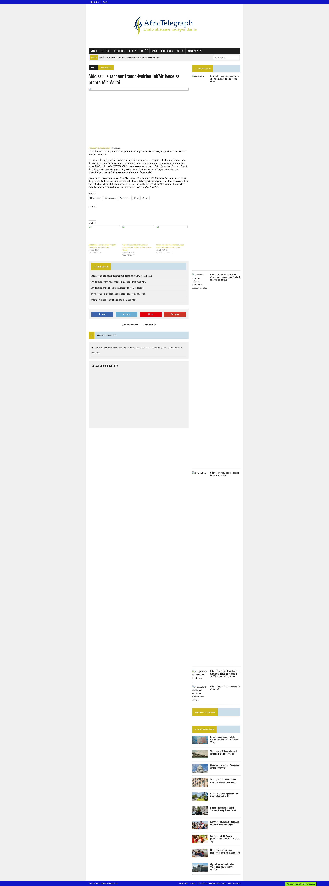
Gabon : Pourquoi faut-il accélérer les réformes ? (225, 688)
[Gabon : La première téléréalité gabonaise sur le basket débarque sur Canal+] (138, 234)
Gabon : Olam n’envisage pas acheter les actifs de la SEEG (224, 474)
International (119, 50)
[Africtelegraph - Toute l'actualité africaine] (164, 26)
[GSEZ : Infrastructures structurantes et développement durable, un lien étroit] (200, 265)
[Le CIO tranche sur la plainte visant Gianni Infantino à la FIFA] (200, 799)
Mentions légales (234, 883)
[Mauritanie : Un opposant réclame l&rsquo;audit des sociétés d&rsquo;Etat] (104, 234)
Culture (180, 50)
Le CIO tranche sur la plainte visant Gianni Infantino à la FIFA (224, 795)
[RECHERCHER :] (226, 57)
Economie (133, 50)
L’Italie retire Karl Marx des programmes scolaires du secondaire (225, 851)
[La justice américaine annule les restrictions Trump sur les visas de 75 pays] (200, 742)
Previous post (131, 324)
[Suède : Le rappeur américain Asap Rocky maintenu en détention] (172, 234)
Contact (193, 883)
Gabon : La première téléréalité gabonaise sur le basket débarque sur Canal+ (137, 247)
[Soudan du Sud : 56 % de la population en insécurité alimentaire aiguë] (200, 841)
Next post (148, 324)
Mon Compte (95, 2)
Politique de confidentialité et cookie (212, 883)
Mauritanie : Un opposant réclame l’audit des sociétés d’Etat (102, 245)
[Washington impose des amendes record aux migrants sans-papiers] (200, 785)
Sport (154, 50)
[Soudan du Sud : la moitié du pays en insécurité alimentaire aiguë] (200, 827)
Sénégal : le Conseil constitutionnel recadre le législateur (113, 299)
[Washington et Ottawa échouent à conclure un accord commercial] (200, 756)
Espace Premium (194, 50)
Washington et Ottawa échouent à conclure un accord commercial (223, 752)
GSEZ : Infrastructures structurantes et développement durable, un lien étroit (225, 79)
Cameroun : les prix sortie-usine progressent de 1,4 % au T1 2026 (117, 287)
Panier (105, 2)
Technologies (167, 50)
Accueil (94, 50)
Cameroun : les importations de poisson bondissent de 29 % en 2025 (118, 281)
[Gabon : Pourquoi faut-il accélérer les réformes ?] (200, 699)
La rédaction (183, 883)
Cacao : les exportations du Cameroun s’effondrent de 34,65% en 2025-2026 (121, 275)
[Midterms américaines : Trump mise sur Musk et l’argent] (200, 770)
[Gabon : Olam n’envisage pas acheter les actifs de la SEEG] (200, 662)
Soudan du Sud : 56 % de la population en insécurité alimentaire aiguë (224, 838)
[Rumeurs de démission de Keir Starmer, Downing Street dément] (200, 813)
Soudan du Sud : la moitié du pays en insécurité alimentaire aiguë (224, 823)
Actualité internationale (204, 729)
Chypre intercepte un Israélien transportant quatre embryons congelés (222, 867)
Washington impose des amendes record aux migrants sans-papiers (223, 781)
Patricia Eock (104, 148)
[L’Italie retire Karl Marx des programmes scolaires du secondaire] (200, 855)
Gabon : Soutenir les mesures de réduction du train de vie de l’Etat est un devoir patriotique (225, 277)
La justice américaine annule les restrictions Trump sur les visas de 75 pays (224, 739)
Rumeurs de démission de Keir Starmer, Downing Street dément (223, 809)
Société (144, 50)
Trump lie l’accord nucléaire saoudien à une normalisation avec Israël (118, 293)
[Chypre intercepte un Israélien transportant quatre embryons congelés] (200, 869)
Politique (105, 50)
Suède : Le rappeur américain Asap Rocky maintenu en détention (170, 245)
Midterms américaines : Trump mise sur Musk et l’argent (224, 767)
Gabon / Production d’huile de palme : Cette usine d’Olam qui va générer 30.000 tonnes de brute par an (225, 674)
